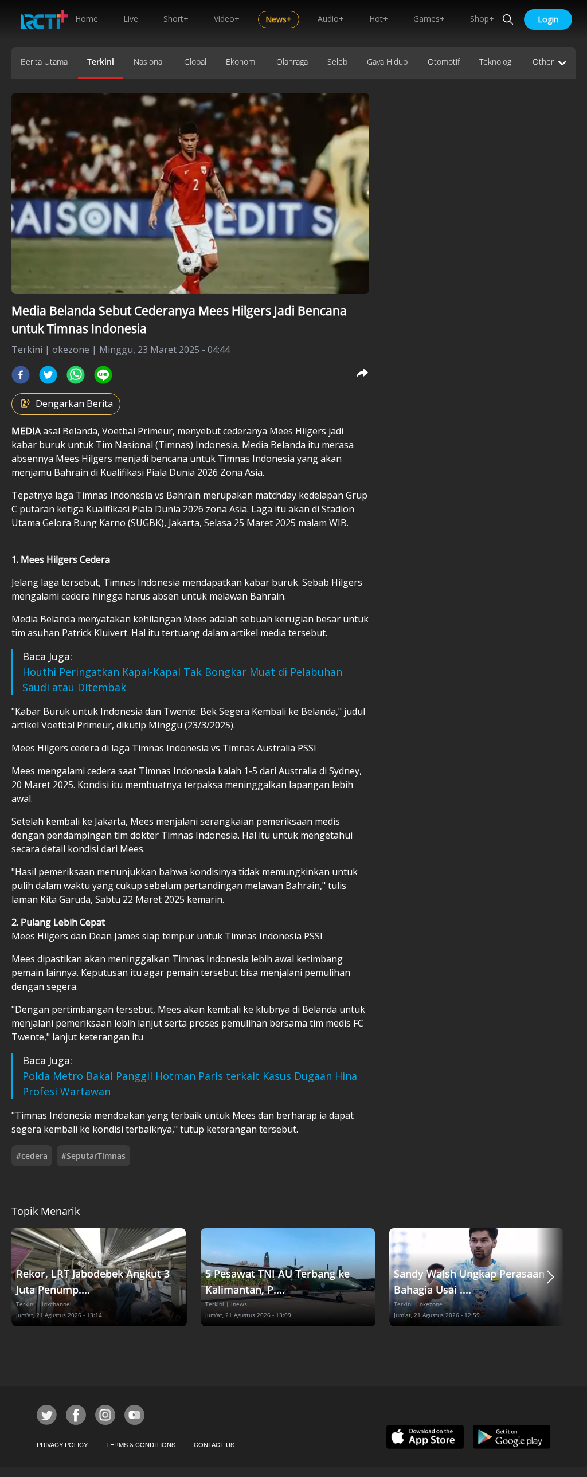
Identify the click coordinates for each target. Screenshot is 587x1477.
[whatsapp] (75, 375)
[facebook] (20, 375)
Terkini (100, 61)
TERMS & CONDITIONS (140, 1444)
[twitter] (48, 375)
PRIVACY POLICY (62, 1444)
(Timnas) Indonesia (196, 444)
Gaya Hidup (387, 61)
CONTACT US (214, 1444)
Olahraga (292, 61)
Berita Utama (44, 61)
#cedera (32, 1155)
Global (195, 61)
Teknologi (496, 61)
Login (548, 19)
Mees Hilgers (296, 431)
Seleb (337, 61)
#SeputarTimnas (93, 1155)
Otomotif (444, 61)
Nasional (149, 61)
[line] (103, 375)
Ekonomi (241, 61)
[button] (550, 1277)
